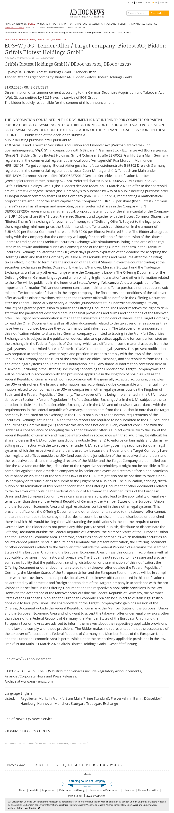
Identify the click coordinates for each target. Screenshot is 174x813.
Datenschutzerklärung (72, 790)
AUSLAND (111, 23)
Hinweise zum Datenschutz (104, 790)
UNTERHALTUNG (78, 23)
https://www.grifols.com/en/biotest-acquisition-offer (118, 282)
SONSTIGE (151, 23)
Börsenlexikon (16, 765)
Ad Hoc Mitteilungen (57, 32)
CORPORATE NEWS (73, 27)
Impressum (48, 790)
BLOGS (130, 3)
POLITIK (56, 23)
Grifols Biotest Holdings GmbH (20, 40)
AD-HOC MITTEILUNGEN (35, 27)
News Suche (157, 13)
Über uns (129, 790)
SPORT (65, 23)
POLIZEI (122, 23)
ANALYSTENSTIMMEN (55, 27)
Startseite (32, 32)
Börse (42, 32)
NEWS (8, 23)
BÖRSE (31, 23)
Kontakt (34, 790)
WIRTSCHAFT (43, 23)
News (22, 790)
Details (19, 807)
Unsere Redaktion (148, 790)
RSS (155, 3)
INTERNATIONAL (136, 23)
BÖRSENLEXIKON (143, 3)
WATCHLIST (164, 3)
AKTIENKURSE (19, 23)
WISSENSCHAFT (97, 23)
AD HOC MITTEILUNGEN (14, 27)
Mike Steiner (75, 795)
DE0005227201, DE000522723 (51, 40)
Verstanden (31, 807)
